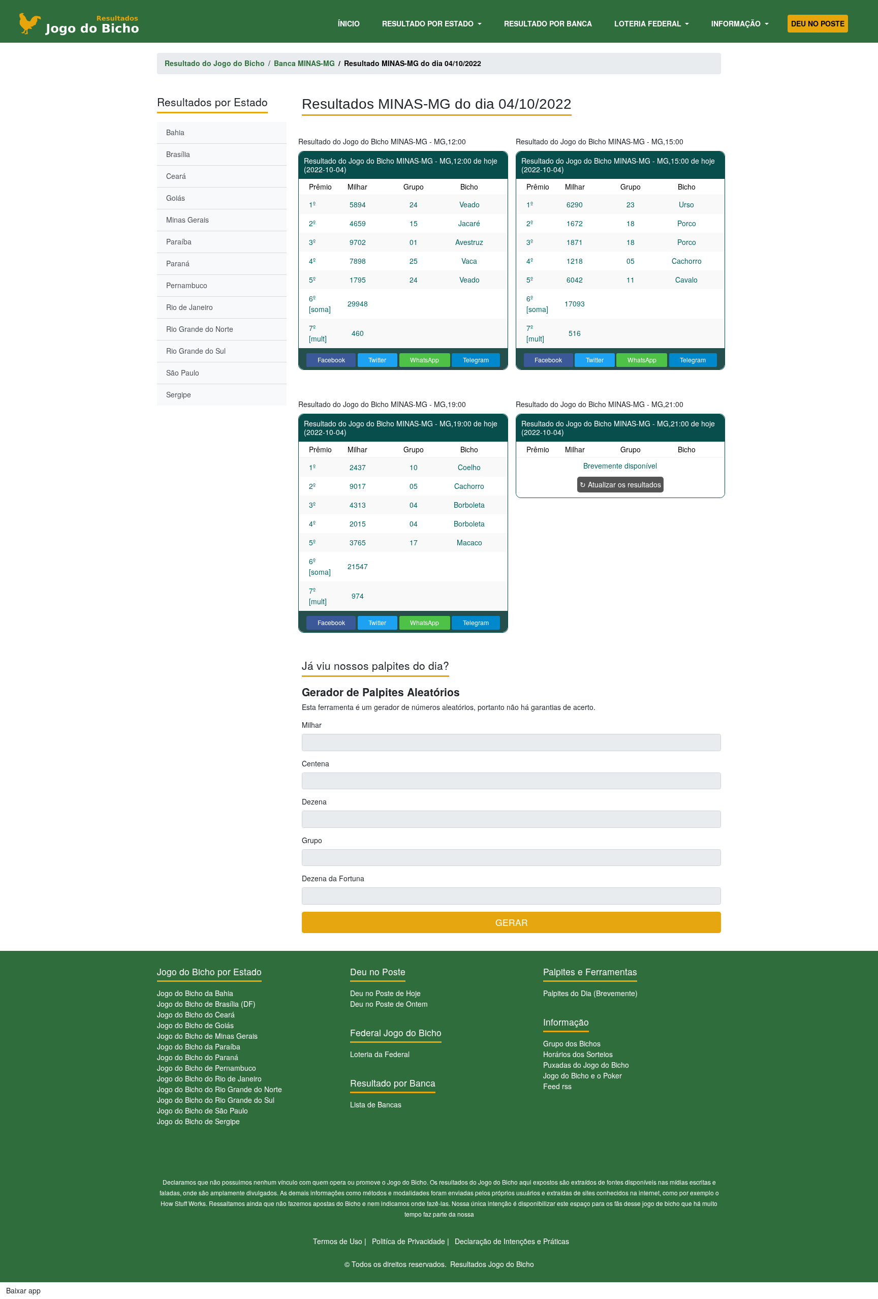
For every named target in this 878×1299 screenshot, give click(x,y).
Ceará (176, 176)
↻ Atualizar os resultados (620, 484)
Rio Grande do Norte (199, 329)
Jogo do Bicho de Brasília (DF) (206, 1004)
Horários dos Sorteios (578, 1054)
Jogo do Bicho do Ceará (196, 1014)
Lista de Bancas (375, 1104)
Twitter (377, 359)
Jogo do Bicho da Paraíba (198, 1046)
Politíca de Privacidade (408, 1241)
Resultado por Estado (429, 23)
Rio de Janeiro (189, 307)
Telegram (476, 359)
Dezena (314, 801)
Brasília (178, 154)
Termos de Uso (337, 1241)
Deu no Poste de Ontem (389, 1004)
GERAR (511, 922)
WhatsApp (424, 359)
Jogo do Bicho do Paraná (197, 1057)
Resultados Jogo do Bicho (492, 1264)
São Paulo (182, 372)
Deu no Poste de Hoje (385, 993)
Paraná (178, 263)
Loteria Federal (648, 23)
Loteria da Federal (380, 1054)
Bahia (175, 132)
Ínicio (350, 23)
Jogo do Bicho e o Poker (582, 1075)
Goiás (175, 198)
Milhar (312, 725)
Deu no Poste (817, 23)
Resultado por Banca (548, 23)
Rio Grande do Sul (196, 351)
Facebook (331, 359)
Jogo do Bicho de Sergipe (198, 1121)
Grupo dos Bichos (572, 1043)
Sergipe (178, 394)
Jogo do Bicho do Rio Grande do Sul (215, 1100)
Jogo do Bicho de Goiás (195, 1025)
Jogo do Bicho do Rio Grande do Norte (219, 1089)
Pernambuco (186, 285)
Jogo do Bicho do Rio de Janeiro (209, 1078)
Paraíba (179, 241)
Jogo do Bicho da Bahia (195, 993)
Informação (737, 23)
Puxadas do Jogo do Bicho (586, 1065)
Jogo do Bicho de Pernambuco (206, 1068)
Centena (315, 763)
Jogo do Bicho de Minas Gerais (207, 1036)
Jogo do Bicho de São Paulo (202, 1110)
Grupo (312, 840)
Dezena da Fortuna (333, 878)
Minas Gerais (187, 219)
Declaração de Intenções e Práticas (512, 1241)
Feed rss (557, 1086)
